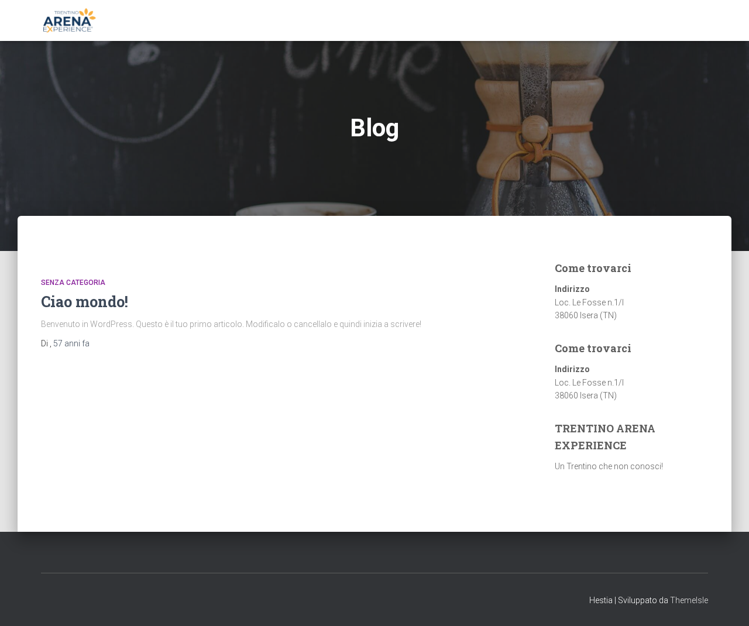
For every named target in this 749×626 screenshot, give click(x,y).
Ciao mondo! (84, 301)
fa (71, 343)
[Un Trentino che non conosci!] (69, 20)
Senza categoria (73, 282)
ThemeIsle (689, 600)
